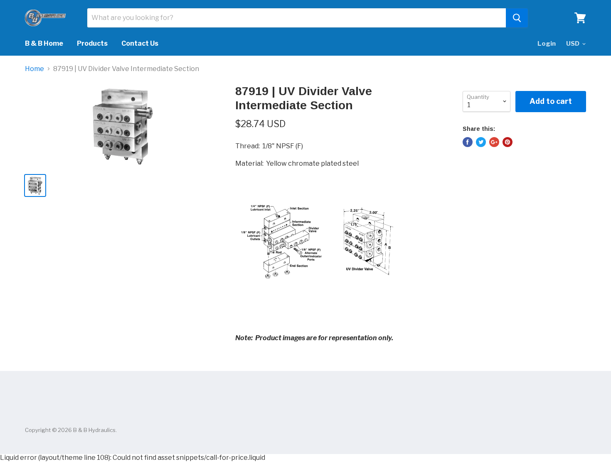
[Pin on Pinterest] (507, 142)
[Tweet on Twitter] (481, 142)
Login (546, 43)
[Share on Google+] (494, 142)
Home (34, 69)
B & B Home (44, 43)
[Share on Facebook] (468, 142)
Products (92, 43)
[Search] (517, 17)
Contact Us (139, 43)
